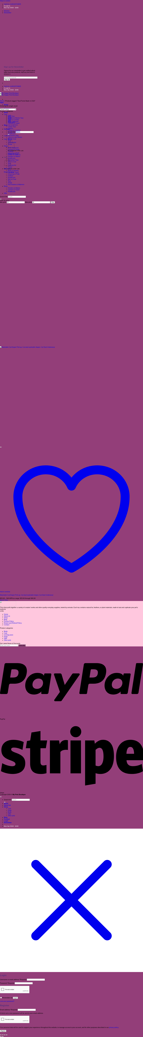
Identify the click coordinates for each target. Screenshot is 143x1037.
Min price (3, 202)
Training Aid (12, 165)
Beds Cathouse (13, 121)
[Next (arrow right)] (3, 1036)
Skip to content (5, 1)
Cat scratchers (13, 125)
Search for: (3, 196)
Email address (8, 1010)
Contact (7, 129)
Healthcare (11, 134)
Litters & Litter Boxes (15, 137)
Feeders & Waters (14, 132)
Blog (5, 125)
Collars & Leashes (14, 130)
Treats (10, 167)
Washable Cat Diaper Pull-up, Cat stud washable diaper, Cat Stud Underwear (26, 595)
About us (7, 616)
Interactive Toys (13, 135)
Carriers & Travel (13, 123)
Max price (28, 202)
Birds (5, 186)
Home (6, 105)
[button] (7, 13)
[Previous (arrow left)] (1, 1036)
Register (3, 1031)
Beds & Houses (13, 170)
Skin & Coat (12, 139)
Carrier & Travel (13, 172)
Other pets (7, 169)
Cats (5, 114)
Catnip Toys (12, 127)
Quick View (4, 600)
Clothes (10, 128)
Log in (15, 998)
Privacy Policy (9, 621)
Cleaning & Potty (13, 153)
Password (7, 983)
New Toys (11, 116)
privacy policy (113, 1027)
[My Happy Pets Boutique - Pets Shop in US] (9, 94)
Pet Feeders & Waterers (16, 184)
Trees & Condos (13, 120)
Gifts (5, 193)
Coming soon (8, 635)
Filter (52, 202)
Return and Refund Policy (13, 623)
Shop (6, 112)
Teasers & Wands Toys (15, 118)
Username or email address (13, 979)
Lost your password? (7, 1001)
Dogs (6, 146)
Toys (9, 181)
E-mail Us (7, 6)
